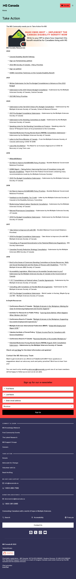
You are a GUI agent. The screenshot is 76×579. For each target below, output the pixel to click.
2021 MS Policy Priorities (19, 96)
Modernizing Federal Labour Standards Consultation (29, 204)
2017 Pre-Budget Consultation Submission (25, 293)
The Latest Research (9, 437)
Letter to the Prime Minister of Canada (23, 139)
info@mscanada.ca (11, 483)
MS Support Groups (9, 442)
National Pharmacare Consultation (22, 210)
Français (70, 517)
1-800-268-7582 (12, 488)
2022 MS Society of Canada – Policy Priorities (26, 65)
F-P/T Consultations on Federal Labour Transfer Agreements (32, 280)
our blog (17, 350)
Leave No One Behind (17, 146)
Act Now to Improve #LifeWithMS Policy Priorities (27, 163)
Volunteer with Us (8, 468)
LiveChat (5, 567)
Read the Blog (7, 472)
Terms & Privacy (7, 548)
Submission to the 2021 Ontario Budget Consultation (29, 90)
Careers (5, 447)
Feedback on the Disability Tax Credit (23, 197)
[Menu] (72, 6)
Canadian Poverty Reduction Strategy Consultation (28, 249)
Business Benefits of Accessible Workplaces (50, 339)
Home (4, 10)
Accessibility (39, 517)
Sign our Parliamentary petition (21, 61)
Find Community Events (11, 433)
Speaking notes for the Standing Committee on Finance (30, 126)
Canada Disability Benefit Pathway (22, 57)
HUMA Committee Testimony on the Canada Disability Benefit (32, 73)
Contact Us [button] (38, 525)
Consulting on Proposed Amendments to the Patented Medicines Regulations (38, 243)
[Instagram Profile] (40, 532)
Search (7, 517)
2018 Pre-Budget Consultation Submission (25, 236)
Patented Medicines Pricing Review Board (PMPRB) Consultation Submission (37, 133)
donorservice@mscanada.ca (15, 499)
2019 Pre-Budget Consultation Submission (25, 217)
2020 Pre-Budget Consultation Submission (25, 178)
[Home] (11, 5)
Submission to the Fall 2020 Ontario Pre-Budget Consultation (32, 107)
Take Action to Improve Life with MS (23, 230)
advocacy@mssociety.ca (37, 369)
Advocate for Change (10, 463)
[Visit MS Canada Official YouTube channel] (45, 532)
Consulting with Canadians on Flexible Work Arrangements (31, 287)
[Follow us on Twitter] (35, 532)
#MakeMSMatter (16, 159)
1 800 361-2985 (11, 504)
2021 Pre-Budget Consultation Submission (25, 113)
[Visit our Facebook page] (30, 532)
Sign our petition (15, 69)
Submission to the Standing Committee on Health (27, 120)
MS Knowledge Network (11, 428)
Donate (66, 6)
